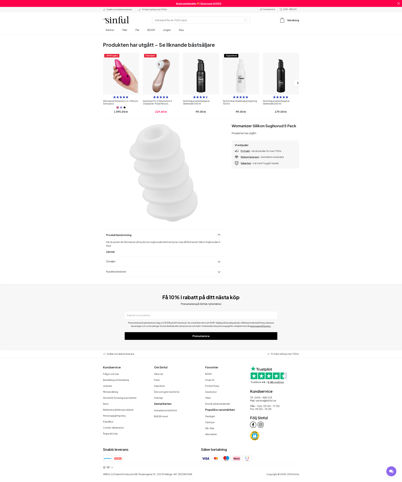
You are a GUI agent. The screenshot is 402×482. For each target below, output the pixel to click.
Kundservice (269, 9)
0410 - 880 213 (290, 9)
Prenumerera (201, 336)
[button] (398, 3)
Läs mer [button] (110, 251)
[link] (117, 107)
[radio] (114, 97)
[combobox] (197, 20)
